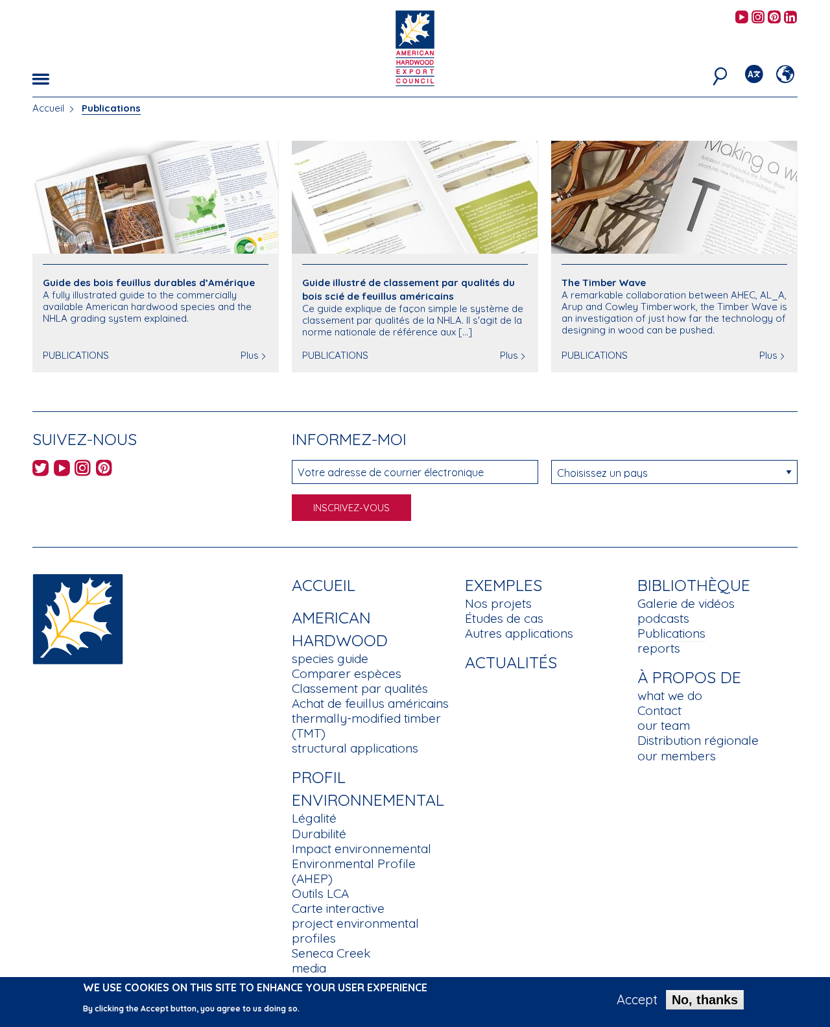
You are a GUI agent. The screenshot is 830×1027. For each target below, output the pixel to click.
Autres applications (519, 633)
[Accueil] (77, 618)
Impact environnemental (361, 848)
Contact (659, 710)
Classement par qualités (360, 688)
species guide (330, 658)
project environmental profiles (355, 930)
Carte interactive (338, 908)
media (309, 968)
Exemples (503, 585)
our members (676, 756)
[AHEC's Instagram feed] (758, 18)
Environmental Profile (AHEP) (354, 871)
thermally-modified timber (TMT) (366, 725)
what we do (669, 695)
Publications (671, 633)
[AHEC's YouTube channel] (741, 18)
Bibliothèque (693, 585)
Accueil (48, 108)
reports (658, 648)
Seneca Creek (331, 953)
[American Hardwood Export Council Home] (415, 47)
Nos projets (498, 603)
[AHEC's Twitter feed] (40, 470)
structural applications (355, 748)
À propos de (689, 677)
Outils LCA (320, 893)
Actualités (511, 662)
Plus (250, 355)
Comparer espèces (346, 673)
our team (663, 725)
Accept (637, 999)
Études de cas (504, 618)
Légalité (314, 818)
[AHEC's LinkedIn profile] (790, 18)
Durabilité (319, 833)
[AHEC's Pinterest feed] (774, 18)
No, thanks (705, 1000)
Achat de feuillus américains (370, 703)
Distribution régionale (698, 740)
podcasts (663, 618)
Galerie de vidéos (686, 603)
